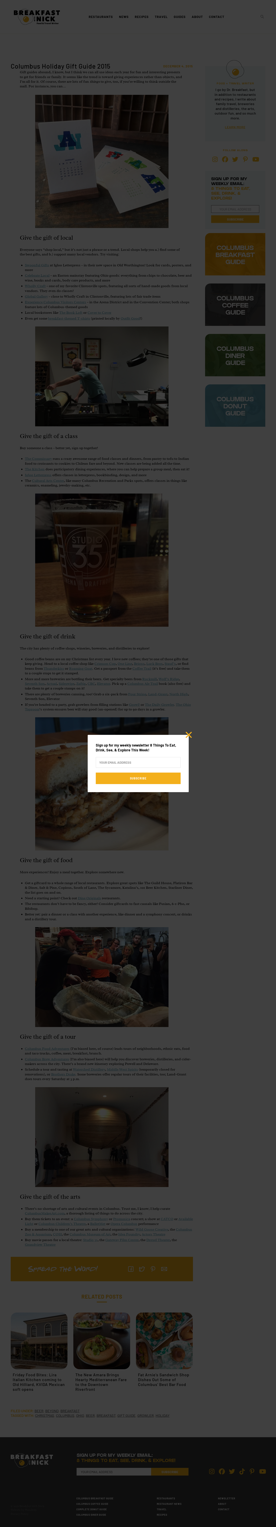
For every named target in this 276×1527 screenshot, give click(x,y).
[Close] (189, 735)
